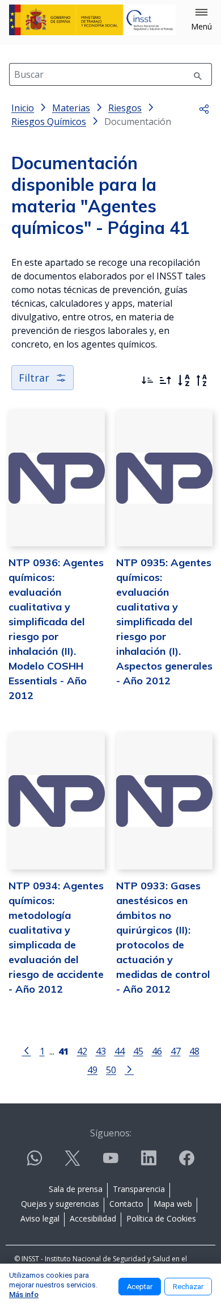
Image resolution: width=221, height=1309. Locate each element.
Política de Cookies (161, 1218)
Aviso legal (40, 1218)
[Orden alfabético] (184, 380)
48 (194, 1051)
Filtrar (34, 377)
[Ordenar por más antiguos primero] (165, 380)
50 (111, 1070)
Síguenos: (110, 1133)
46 (157, 1051)
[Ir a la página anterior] (27, 1050)
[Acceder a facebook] (186, 1162)
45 (138, 1051)
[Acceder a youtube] (110, 1162)
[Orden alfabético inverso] (202, 380)
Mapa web (173, 1203)
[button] (201, 20)
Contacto (126, 1203)
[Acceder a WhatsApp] (35, 1162)
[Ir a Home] (92, 20)
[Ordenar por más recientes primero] (147, 380)
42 (82, 1051)
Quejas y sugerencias (60, 1203)
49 (92, 1070)
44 (119, 1051)
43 (101, 1051)
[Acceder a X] (72, 1162)
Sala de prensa (76, 1188)
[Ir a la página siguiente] (129, 1069)
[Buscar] (197, 74)
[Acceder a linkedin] (148, 1162)
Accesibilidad (93, 1218)
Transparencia (139, 1188)
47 (176, 1051)
